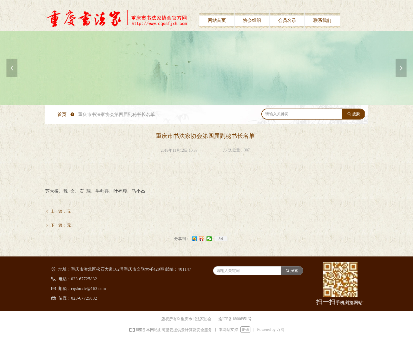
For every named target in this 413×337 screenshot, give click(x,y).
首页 (61, 114)
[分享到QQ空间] (194, 238)
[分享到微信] (209, 238)
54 (220, 238)
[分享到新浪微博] (202, 238)
